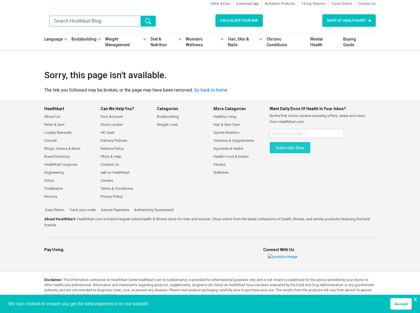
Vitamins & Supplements (233, 140)
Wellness (221, 172)
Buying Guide (349, 42)
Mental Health (316, 42)
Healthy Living (224, 116)
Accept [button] (401, 304)
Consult (50, 140)
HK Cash (108, 132)
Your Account (112, 116)
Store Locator (112, 124)
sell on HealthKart (115, 172)
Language (53, 39)
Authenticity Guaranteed (153, 210)
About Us (52, 116)
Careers (107, 180)
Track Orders (341, 4)
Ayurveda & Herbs (228, 148)
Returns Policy (112, 148)
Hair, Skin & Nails (238, 42)
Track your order (82, 210)
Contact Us (367, 4)
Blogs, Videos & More (62, 148)
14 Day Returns (313, 4)
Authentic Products (280, 4)
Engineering (54, 172)
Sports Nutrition (226, 132)
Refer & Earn (220, 4)
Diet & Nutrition (159, 42)
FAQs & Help (111, 156)
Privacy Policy (112, 196)
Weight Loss (167, 124)
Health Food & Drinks (231, 156)
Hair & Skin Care (226, 124)
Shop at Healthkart (346, 21)
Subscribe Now (290, 147)
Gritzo (49, 180)
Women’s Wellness (194, 42)
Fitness (219, 164)
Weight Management (117, 42)
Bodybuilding (84, 39)
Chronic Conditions (277, 42)
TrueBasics (53, 188)
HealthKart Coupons (60, 164)
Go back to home (210, 90)
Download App (247, 4)
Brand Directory (57, 156)
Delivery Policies (114, 140)
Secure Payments (114, 210)
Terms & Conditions (117, 188)
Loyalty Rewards (57, 132)
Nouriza (50, 196)
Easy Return (54, 210)
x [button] (415, 299)
